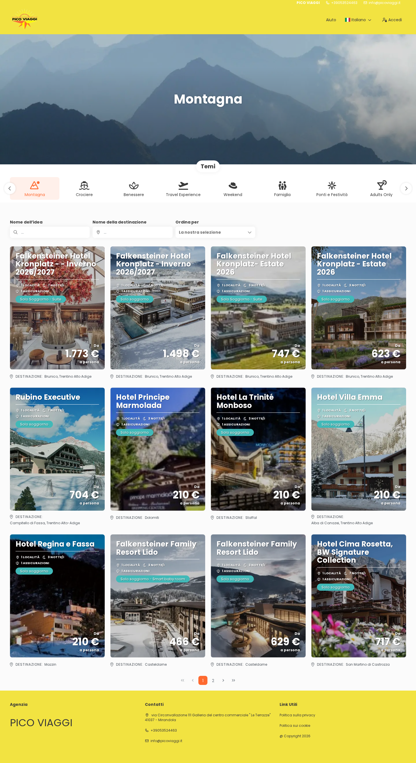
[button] (10, 188)
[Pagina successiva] (223, 680)
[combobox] (132, 232)
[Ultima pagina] (233, 680)
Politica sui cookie (295, 725)
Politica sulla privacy (297, 715)
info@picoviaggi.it (384, 3)
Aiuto (331, 20)
